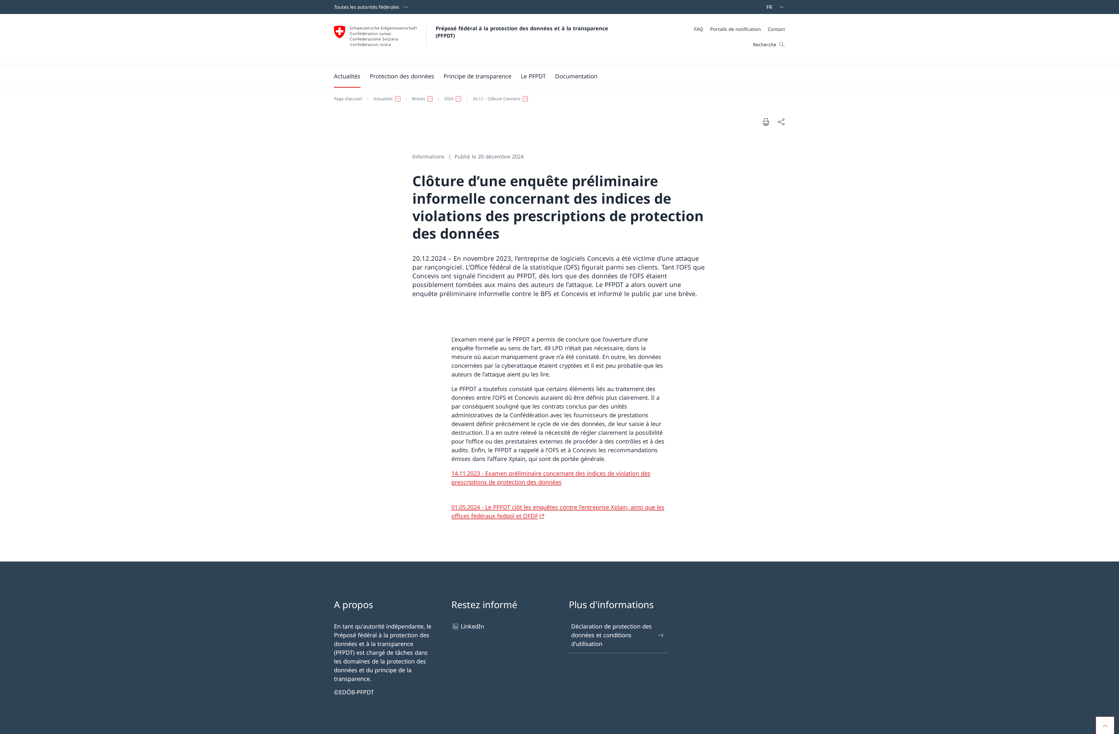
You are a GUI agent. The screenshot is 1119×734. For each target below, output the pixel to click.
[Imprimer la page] (765, 121)
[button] (347, 76)
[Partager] (781, 121)
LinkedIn (472, 626)
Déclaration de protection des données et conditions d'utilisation (611, 635)
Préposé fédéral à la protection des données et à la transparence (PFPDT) (524, 32)
